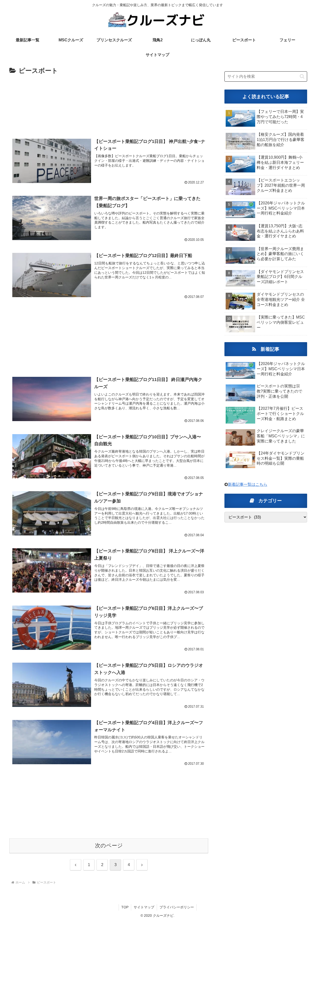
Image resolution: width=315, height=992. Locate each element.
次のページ (109, 845)
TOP (124, 907)
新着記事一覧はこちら (247, 484)
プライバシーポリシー (176, 907)
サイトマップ (144, 907)
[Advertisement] (108, 104)
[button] (302, 76)
